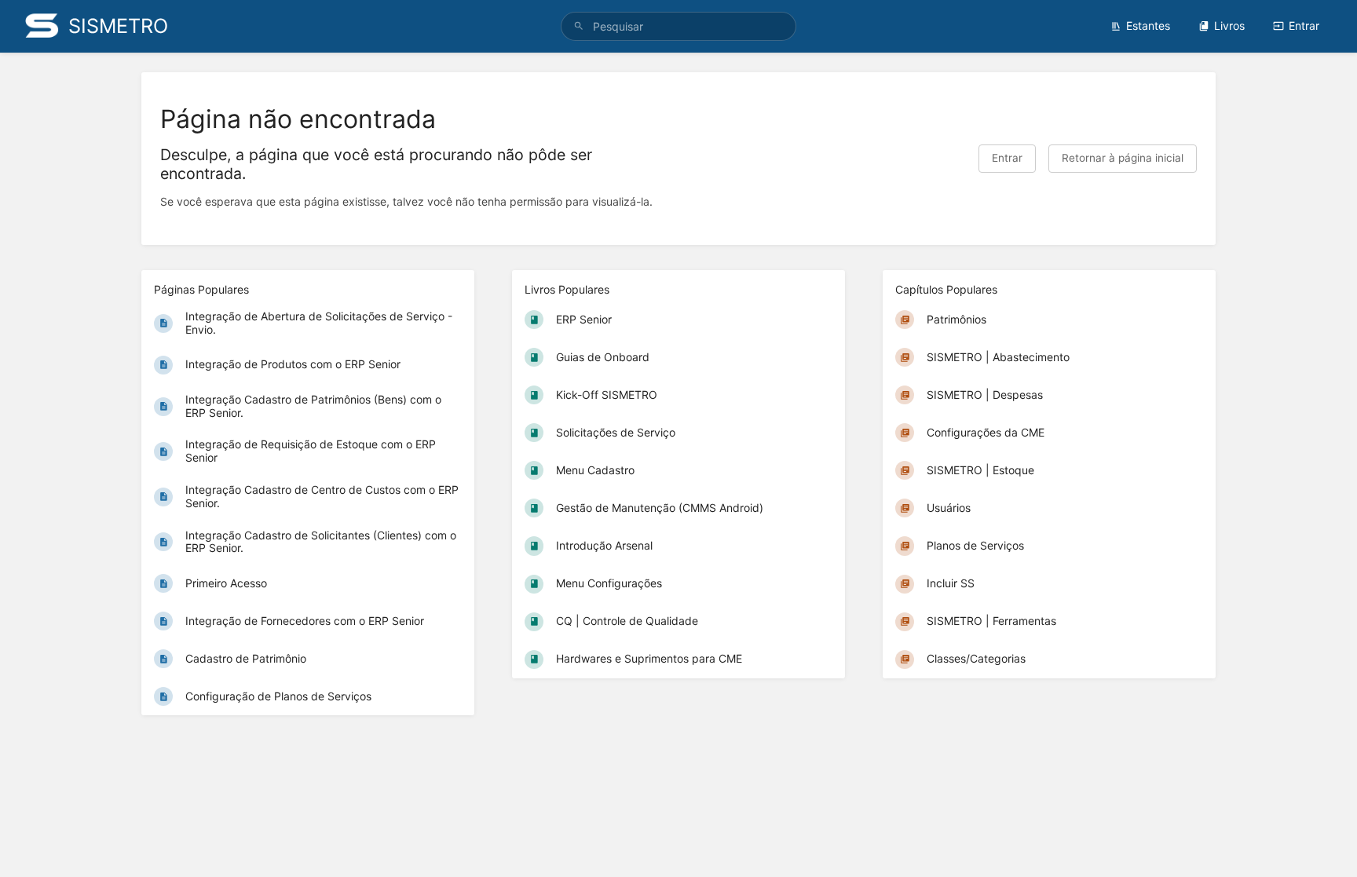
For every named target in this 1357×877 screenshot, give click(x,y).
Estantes (1148, 25)
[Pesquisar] (578, 26)
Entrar (1304, 25)
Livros (1229, 25)
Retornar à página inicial (1122, 158)
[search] (678, 26)
